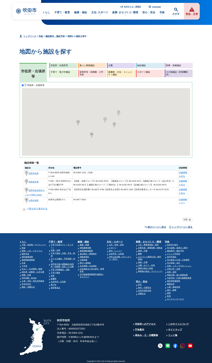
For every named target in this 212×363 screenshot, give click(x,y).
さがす (176, 14)
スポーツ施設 (143, 72)
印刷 (185, 219)
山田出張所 (34, 200)
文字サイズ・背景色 (132, 7)
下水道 (24, 266)
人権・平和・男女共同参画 (33, 281)
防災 (140, 284)
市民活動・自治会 (29, 278)
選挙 (169, 293)
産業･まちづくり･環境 (125, 12)
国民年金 (25, 254)
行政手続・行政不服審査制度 (179, 278)
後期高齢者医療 (28, 260)
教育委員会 (55, 288)
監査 (169, 296)
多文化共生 (26, 284)
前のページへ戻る (157, 227)
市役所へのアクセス (145, 324)
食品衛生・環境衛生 (88, 254)
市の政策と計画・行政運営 (178, 260)
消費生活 (142, 294)
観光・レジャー (115, 251)
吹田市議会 (171, 257)
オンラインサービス (175, 299)
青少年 (53, 285)
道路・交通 (142, 262)
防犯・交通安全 (144, 288)
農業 (140, 254)
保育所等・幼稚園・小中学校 (91, 73)
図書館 (53, 279)
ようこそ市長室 (173, 254)
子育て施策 (55, 273)
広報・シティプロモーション (179, 266)
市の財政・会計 (173, 263)
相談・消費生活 (28, 287)
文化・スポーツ (115, 242)
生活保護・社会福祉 (88, 266)
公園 (110, 65)
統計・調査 (171, 290)
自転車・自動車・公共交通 (33, 272)
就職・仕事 (26, 275)
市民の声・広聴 (173, 269)
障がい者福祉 (85, 263)
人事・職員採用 (173, 287)
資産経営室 (34, 182)
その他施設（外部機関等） (177, 73)
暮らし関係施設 (87, 65)
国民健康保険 (27, 257)
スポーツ (112, 248)
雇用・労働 (142, 251)
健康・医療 (84, 245)
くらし (46, 12)
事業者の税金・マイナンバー (150, 271)
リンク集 (172, 335)
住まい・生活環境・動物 (32, 269)
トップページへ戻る (182, 227)
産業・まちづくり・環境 (148, 242)
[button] (105, 120)
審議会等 (171, 284)
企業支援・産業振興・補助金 (150, 248)
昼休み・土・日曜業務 (146, 335)
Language (156, 7)
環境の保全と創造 (145, 268)
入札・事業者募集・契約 (148, 245)
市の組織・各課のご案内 (177, 248)
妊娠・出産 (55, 250)
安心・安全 (148, 12)
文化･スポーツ (99, 12)
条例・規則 (171, 272)
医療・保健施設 (173, 65)
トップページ (29, 36)
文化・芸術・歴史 (116, 245)
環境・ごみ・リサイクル (32, 251)
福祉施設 (141, 65)
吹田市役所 (34, 173)
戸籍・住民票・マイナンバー (34, 245)
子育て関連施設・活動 (60, 270)
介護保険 (83, 260)
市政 (162, 12)
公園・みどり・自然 (146, 265)
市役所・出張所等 (59, 65)
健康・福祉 (80, 12)
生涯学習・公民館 (58, 282)
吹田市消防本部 (144, 291)
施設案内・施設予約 (55, 36)
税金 (23, 248)
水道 (23, 263)
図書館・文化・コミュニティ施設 (120, 73)
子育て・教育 (62, 12)
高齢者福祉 (84, 257)
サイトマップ (175, 329)
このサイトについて (178, 324)
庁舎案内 (139, 329)
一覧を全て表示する (37, 208)
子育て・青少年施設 (60, 72)
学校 (53, 276)
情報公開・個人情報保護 (177, 275)
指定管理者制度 (173, 281)
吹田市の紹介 (172, 245)
